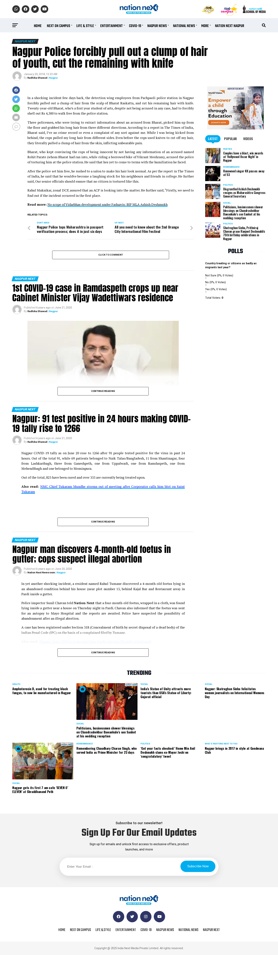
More (205, 26)
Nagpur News (157, 26)
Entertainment (111, 26)
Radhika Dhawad (37, 77)
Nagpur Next (211, 930)
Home (38, 26)
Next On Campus (58, 26)
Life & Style (85, 26)
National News (184, 26)
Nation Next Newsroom (41, 572)
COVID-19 (135, 26)
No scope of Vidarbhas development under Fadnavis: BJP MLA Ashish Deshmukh (107, 204)
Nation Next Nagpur (229, 26)
